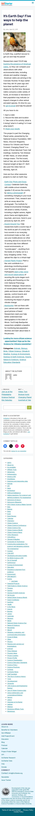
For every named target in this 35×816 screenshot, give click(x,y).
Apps (9, 488)
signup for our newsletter (18, 451)
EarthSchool (11, 563)
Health (9, 604)
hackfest (10, 602)
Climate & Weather (13, 539)
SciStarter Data (6, 761)
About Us (10, 465)
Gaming (9, 590)
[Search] (29, 407)
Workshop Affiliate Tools (15, 709)
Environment (11, 574)
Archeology (11, 490)
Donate (4, 767)
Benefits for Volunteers (9, 730)
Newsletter (11, 628)
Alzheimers (11, 472)
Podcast (4, 745)
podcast (10, 649)
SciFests (10, 669)
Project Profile (12, 658)
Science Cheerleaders (14, 660)
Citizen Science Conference (16, 525)
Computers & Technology (15, 542)
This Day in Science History (16, 676)
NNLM (9, 630)
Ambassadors (12, 474)
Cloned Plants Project (13, 261)
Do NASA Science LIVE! (15, 558)
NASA (9, 621)
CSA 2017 (10, 553)
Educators (5, 739)
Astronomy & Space (14, 500)
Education (10, 567)
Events (9, 579)
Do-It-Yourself (12, 560)
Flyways (10, 588)
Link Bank (14, 581)
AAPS (9, 463)
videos (9, 700)
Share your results (12, 129)
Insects (28, 357)
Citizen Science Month (14, 530)
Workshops (11, 711)
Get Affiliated (5, 733)
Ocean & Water (12, 637)
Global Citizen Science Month (17, 597)
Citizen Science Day (14, 528)
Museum (10, 618)
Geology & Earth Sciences (13, 357)
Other (9, 639)
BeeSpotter (9, 306)
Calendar (10, 518)
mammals (10, 616)
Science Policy (12, 665)
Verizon (9, 697)
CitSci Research (12, 535)
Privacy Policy (28, 810)
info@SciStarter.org (15, 773)
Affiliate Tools (11, 470)
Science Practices (13, 667)
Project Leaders (12, 655)
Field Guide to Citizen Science (17, 586)
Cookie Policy (18, 812)
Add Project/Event (7, 736)
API (8, 486)
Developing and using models (17, 556)
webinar (10, 704)
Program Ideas (12, 653)
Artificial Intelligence (14, 493)
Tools (9, 679)
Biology (24, 348)
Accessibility (11, 467)
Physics (10, 642)
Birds (5, 351)
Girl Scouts (11, 595)
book (9, 514)
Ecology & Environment (20, 354)
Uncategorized (12, 681)
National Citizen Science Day (17, 623)
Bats (8, 507)
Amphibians (11, 479)
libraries (9, 611)
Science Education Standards (17, 662)
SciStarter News (12, 672)
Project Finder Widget (9, 751)
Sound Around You (12, 224)
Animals (17, 348)
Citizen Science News (14, 532)
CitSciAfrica (11, 537)
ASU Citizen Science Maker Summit (19, 504)
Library (9, 614)
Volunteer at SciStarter (14, 702)
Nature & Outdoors (11, 360)
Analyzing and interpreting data (17, 481)
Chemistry (10, 521)
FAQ (2, 764)
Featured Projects (13, 583)
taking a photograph (15, 193)
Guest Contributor (13, 600)
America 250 (11, 477)
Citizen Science (14, 351)
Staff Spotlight (12, 674)
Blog (3, 742)
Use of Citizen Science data (16, 690)
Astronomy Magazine (14, 502)
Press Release (12, 651)
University (10, 683)
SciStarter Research (8, 757)
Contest (10, 551)
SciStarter (6, 418)
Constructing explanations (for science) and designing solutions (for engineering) (18, 546)
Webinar (10, 707)
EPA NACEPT (11, 576)
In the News (11, 607)
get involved (10, 106)
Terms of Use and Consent (11, 810)
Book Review (11, 516)
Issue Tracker (6, 780)
